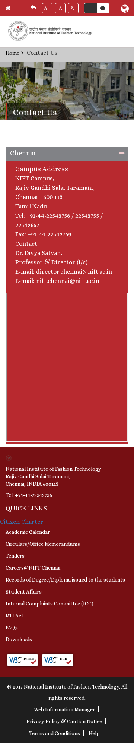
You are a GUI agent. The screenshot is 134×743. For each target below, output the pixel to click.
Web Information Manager (64, 709)
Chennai (22, 153)
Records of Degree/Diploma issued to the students (65, 580)
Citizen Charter (21, 521)
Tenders (15, 556)
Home (12, 53)
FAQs (12, 627)
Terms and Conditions (54, 733)
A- (73, 8)
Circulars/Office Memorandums (43, 544)
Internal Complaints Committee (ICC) (49, 604)
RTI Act (14, 615)
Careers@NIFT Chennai (33, 568)
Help (94, 733)
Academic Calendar (28, 532)
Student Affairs (24, 592)
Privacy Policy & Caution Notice (64, 721)
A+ (47, 8)
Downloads (19, 639)
